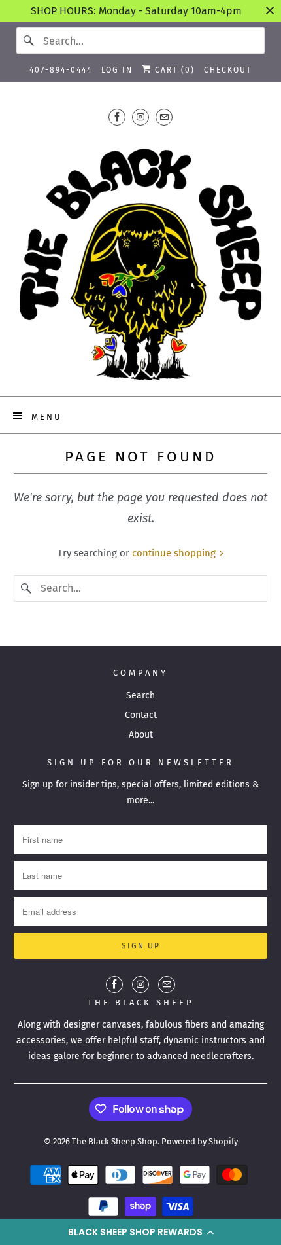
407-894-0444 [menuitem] (60, 70)
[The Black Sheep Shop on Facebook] (116, 117)
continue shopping (175, 553)
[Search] (29, 40)
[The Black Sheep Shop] (141, 259)
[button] (140, 1232)
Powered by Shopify (199, 1141)
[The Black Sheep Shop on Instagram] (140, 117)
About (141, 734)
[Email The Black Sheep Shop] (164, 117)
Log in (117, 70)
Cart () (173, 70)
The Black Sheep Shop (114, 1141)
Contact (141, 715)
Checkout (228, 70)
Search (140, 695)
